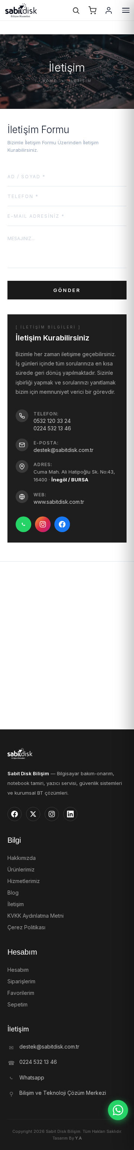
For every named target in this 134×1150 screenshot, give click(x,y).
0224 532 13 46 (52, 428)
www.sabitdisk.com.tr (59, 502)
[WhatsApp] (23, 524)
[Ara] (76, 10)
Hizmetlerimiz (23, 881)
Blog (13, 892)
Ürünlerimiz (21, 869)
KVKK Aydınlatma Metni (35, 915)
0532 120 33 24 (52, 421)
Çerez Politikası (26, 927)
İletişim (15, 904)
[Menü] (126, 10)
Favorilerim (20, 993)
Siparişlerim (21, 981)
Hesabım (18, 970)
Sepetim (17, 1004)
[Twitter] (33, 814)
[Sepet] (92, 10)
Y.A (78, 1138)
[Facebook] (62, 524)
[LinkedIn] (70, 814)
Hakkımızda (21, 858)
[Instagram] (43, 524)
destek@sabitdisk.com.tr (63, 450)
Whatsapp (31, 1077)
